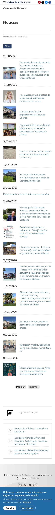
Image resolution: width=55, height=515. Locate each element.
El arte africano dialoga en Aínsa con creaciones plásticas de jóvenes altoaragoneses (35, 371)
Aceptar (10, 508)
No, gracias (27, 508)
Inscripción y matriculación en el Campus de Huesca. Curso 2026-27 (36, 347)
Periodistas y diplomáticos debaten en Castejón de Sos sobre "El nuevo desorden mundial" (33, 232)
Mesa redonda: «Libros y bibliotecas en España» (26, 194)
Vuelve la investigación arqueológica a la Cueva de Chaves (32, 114)
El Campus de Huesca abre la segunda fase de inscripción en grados (34, 324)
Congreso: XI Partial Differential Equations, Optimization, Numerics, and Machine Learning (31, 440)
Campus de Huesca (14, 8)
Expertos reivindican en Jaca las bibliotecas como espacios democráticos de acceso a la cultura (35, 130)
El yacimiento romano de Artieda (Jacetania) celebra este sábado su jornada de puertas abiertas (35, 250)
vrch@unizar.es (46, 475)
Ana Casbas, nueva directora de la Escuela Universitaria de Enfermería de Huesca (35, 97)
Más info (27, 502)
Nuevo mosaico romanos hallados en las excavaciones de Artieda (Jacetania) (36, 154)
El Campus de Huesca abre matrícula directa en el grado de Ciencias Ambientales (34, 177)
